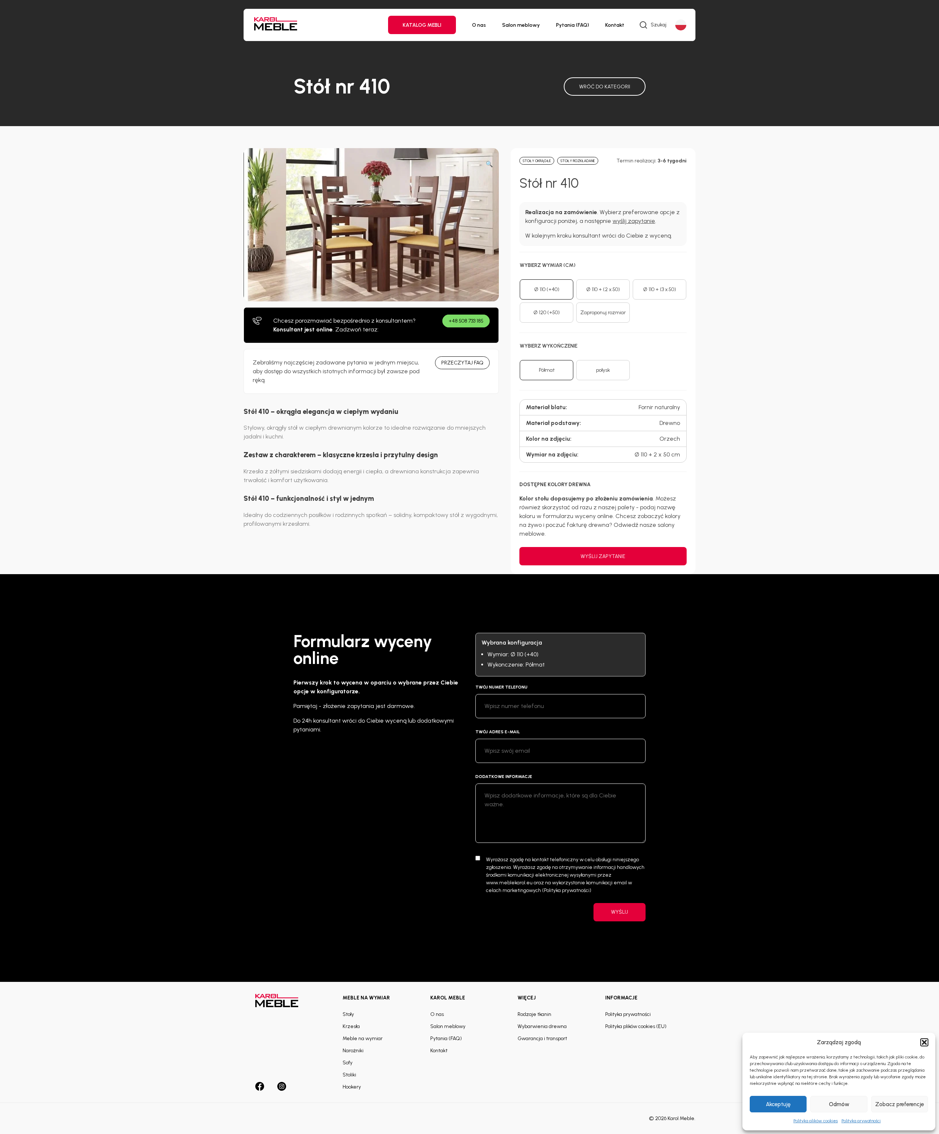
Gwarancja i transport (542, 1038)
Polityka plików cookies (815, 1120)
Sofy (347, 1063)
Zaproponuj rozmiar (603, 312)
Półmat (547, 370)
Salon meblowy (521, 25)
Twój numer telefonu (501, 687)
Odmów (839, 1104)
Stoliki (349, 1075)
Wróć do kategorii (604, 87)
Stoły (348, 1014)
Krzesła (351, 1026)
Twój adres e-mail (497, 731)
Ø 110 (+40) (546, 289)
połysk (603, 370)
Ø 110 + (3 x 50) (659, 289)
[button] (924, 1042)
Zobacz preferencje (899, 1104)
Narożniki (353, 1050)
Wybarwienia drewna (542, 1026)
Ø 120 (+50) (546, 312)
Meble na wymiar (363, 1038)
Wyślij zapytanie (603, 556)
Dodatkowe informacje (503, 776)
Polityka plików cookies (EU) (635, 1026)
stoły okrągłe (537, 160)
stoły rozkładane (577, 160)
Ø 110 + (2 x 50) (603, 289)
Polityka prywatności (861, 1120)
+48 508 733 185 (466, 321)
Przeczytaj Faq (462, 363)
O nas (479, 25)
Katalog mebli (422, 25)
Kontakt (614, 25)
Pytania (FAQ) (572, 25)
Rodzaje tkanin (534, 1014)
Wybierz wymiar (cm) (548, 265)
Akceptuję (778, 1104)
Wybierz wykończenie (548, 346)
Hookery (352, 1087)
